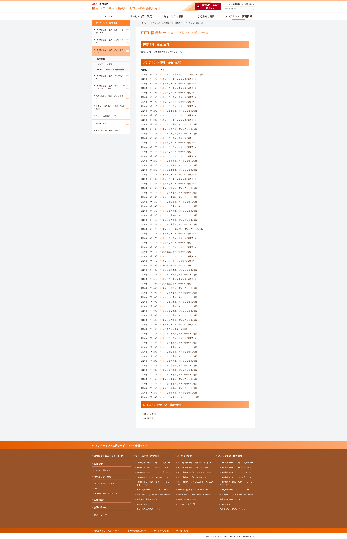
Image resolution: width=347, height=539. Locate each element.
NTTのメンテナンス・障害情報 (110, 69)
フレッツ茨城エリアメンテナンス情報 (179, 274)
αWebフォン (101, 123)
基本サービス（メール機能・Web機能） (110, 107)
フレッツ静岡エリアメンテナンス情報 (179, 188)
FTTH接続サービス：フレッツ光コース (109, 51)
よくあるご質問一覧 (186, 504)
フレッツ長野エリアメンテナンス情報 (179, 129)
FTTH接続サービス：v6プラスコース (110, 41)
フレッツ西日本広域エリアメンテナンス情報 (182, 74)
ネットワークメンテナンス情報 (176, 138)
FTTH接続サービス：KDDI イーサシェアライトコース (110, 87)
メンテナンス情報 (105, 64)
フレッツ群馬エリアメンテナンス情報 (179, 124)
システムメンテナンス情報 (174, 329)
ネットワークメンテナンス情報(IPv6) (179, 79)
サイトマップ (100, 515)
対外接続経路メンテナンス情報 (176, 252)
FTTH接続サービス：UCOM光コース (110, 77)
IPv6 (97, 488)
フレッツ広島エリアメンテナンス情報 (179, 288)
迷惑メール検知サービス (106, 116)
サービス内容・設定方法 (147, 456)
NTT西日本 (148, 418)
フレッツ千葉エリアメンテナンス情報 (179, 170)
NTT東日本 (148, 414)
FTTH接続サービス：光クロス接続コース (109, 31)
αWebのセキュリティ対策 (106, 493)
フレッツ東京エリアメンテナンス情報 (179, 224)
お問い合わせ (100, 507)
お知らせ (98, 463)
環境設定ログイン (210, 6)
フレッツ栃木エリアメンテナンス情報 (179, 270)
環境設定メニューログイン (107, 456)
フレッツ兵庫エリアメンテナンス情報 (179, 315)
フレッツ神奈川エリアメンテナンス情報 (180, 397)
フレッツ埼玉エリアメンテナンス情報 (179, 165)
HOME (143, 23)
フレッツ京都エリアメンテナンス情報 (179, 197)
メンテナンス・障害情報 (159, 23)
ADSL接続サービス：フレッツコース (109, 97)
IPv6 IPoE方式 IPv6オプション (109, 130)
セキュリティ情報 (102, 477)
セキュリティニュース (104, 483)
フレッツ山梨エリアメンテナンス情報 (179, 111)
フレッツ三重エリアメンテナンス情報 (179, 206)
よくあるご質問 (184, 456)
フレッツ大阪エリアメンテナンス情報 (179, 220)
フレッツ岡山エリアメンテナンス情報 (179, 193)
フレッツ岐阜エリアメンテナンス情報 (179, 202)
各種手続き (99, 500)
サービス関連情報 (102, 470)
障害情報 (101, 59)
